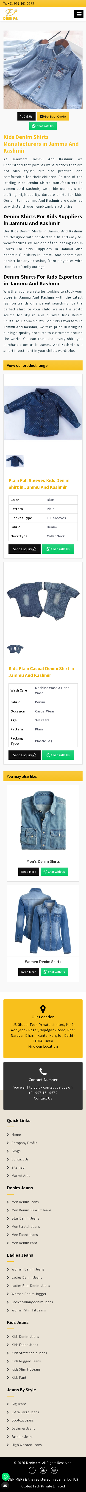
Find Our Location (43, 1046)
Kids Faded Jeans (24, 1345)
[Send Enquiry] (43, 69)
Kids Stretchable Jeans (29, 1353)
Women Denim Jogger (28, 1294)
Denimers (33, 1463)
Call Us (28, 116)
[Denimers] (10, 13)
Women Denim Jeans (27, 1269)
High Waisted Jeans (26, 1445)
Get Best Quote (55, 116)
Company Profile (24, 1143)
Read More (28, 872)
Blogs (16, 1151)
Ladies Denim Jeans (26, 1277)
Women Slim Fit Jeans (28, 1310)
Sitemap (18, 1167)
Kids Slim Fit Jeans (26, 1369)
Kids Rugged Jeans (26, 1361)
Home (16, 1135)
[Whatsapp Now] (6, 1477)
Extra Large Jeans (25, 1412)
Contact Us (43, 1098)
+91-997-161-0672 (20, 3)
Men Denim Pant (24, 1243)
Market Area (20, 1175)
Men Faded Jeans (24, 1235)
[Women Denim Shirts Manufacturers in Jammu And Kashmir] (43, 920)
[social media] (32, 1470)
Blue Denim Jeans (25, 1218)
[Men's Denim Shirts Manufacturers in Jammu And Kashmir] (43, 820)
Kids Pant (18, 1377)
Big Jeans (18, 1404)
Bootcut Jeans (22, 1420)
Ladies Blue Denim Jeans (30, 1286)
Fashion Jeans (22, 1437)
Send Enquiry (22, 549)
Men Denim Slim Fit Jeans (31, 1210)
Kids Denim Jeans (25, 1337)
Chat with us (45, 126)
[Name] (78, 14)
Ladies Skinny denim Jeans (32, 1302)
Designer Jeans (23, 1428)
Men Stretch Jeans (25, 1226)
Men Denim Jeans (25, 1202)
